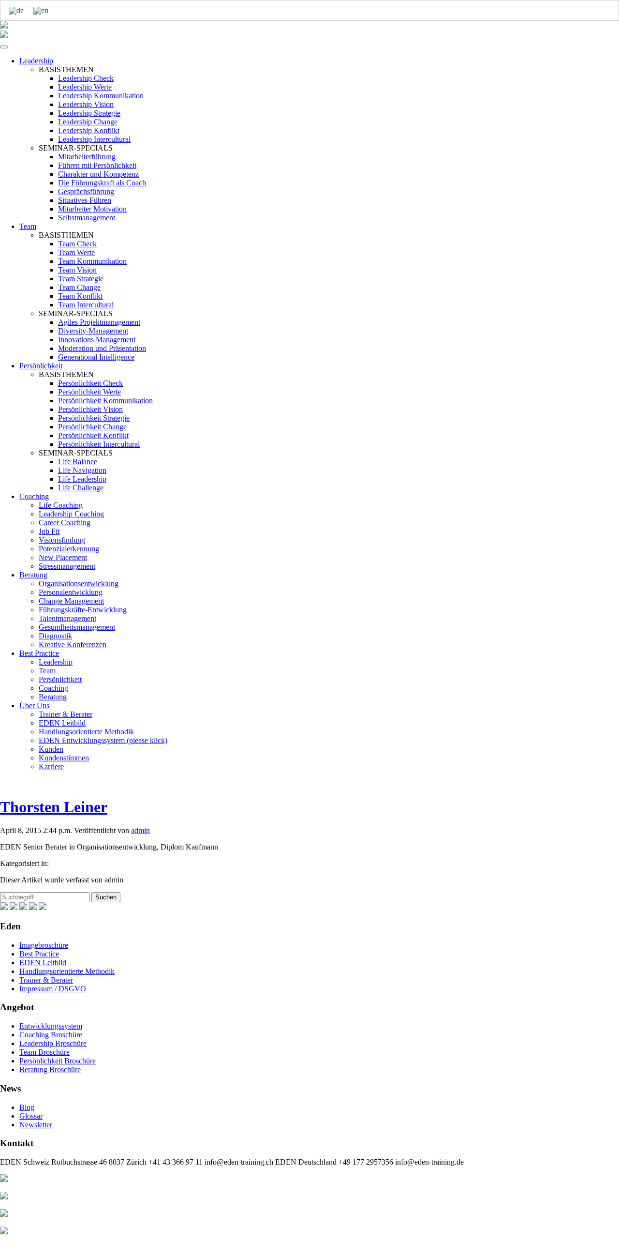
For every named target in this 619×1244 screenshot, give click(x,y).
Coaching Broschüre (50, 1035)
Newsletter (35, 1125)
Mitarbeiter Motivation (92, 209)
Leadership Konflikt (88, 130)
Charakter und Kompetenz (98, 174)
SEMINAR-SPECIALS (76, 148)
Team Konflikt (80, 296)
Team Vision (77, 270)
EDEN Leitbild (62, 723)
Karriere (51, 766)
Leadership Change (88, 122)
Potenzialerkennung (69, 549)
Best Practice (39, 653)
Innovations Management (96, 339)
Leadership (36, 61)
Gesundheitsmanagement (77, 627)
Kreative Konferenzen (72, 644)
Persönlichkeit (40, 366)
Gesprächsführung (86, 191)
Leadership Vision (86, 104)
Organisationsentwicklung (78, 583)
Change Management (71, 601)
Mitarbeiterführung (87, 156)
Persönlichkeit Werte (89, 392)
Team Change (79, 287)
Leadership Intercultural (94, 139)
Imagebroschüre (43, 945)
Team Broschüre (44, 1052)
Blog (26, 1107)
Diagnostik (55, 636)
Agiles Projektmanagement (99, 322)
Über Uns (34, 705)
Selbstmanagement (86, 217)
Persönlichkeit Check (90, 383)
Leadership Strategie (89, 113)
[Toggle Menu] (4, 47)
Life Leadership (82, 479)
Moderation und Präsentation (102, 348)
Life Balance (77, 461)
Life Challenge (80, 488)
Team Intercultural (86, 305)
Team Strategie (80, 278)
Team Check (77, 244)
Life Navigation (82, 470)
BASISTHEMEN (66, 69)
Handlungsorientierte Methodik (86, 732)
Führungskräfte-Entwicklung (83, 610)
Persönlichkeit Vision (90, 409)
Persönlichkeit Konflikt (93, 435)
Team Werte (76, 252)
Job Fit (49, 531)
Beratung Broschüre (50, 1069)
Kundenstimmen (64, 758)
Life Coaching (61, 505)
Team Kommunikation (92, 261)
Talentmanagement (67, 618)
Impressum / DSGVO (52, 989)
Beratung (33, 575)
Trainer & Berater (65, 714)
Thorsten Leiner (53, 807)
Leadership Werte (85, 87)
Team (27, 226)
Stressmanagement (67, 566)
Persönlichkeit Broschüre (57, 1061)
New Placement (63, 557)
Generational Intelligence (96, 357)
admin (140, 830)
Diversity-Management (93, 331)
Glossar (31, 1116)
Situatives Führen (84, 200)
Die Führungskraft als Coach (102, 183)
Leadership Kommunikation (101, 95)
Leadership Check (86, 78)
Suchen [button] (106, 897)
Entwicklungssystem (50, 1026)
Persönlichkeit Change (92, 427)
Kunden (51, 749)
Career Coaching (64, 522)
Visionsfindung (62, 540)
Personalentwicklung (71, 592)
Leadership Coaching (71, 514)
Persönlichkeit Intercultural (99, 444)
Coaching (34, 496)
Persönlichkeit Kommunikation (105, 400)
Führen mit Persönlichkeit (97, 165)
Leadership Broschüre (53, 1043)
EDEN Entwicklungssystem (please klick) (103, 740)
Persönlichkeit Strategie (94, 418)
